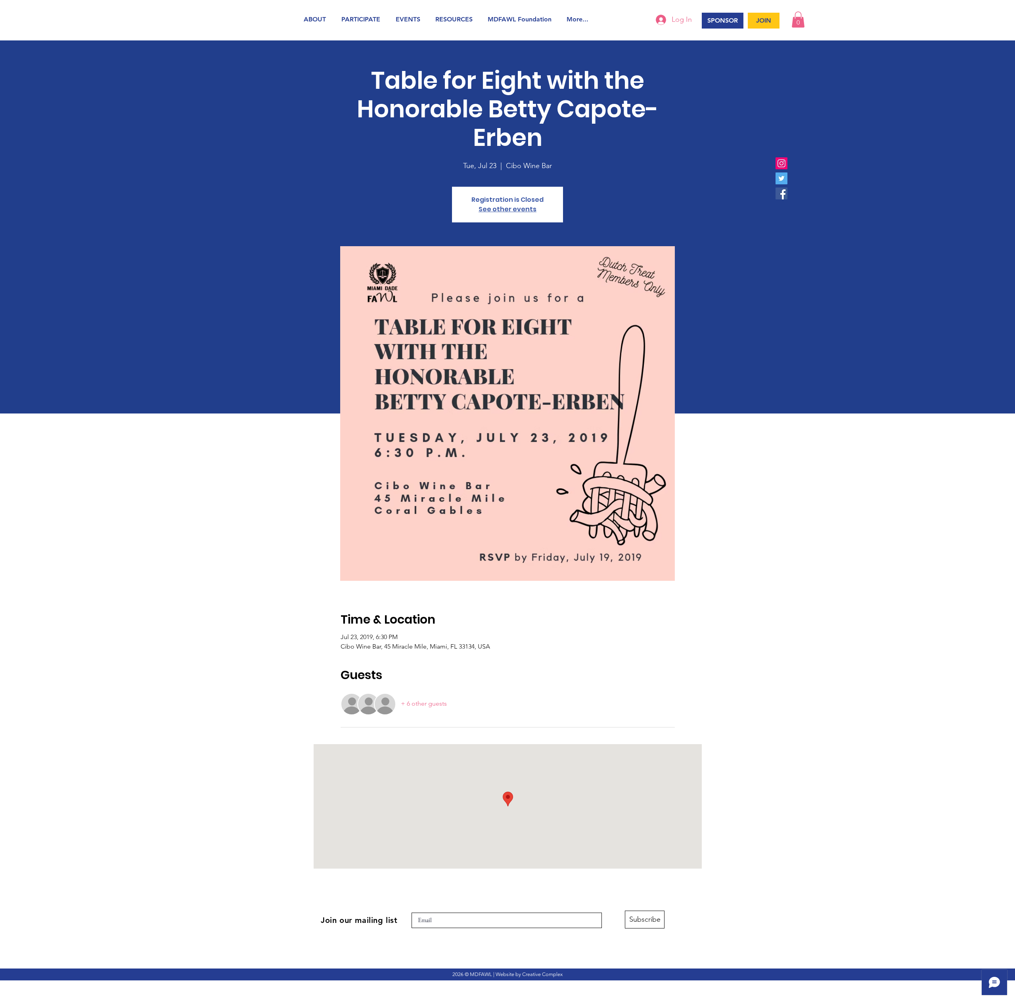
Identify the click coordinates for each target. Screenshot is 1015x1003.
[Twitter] (781, 178)
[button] (316, 19)
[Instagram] (781, 163)
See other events (507, 209)
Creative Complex (542, 974)
